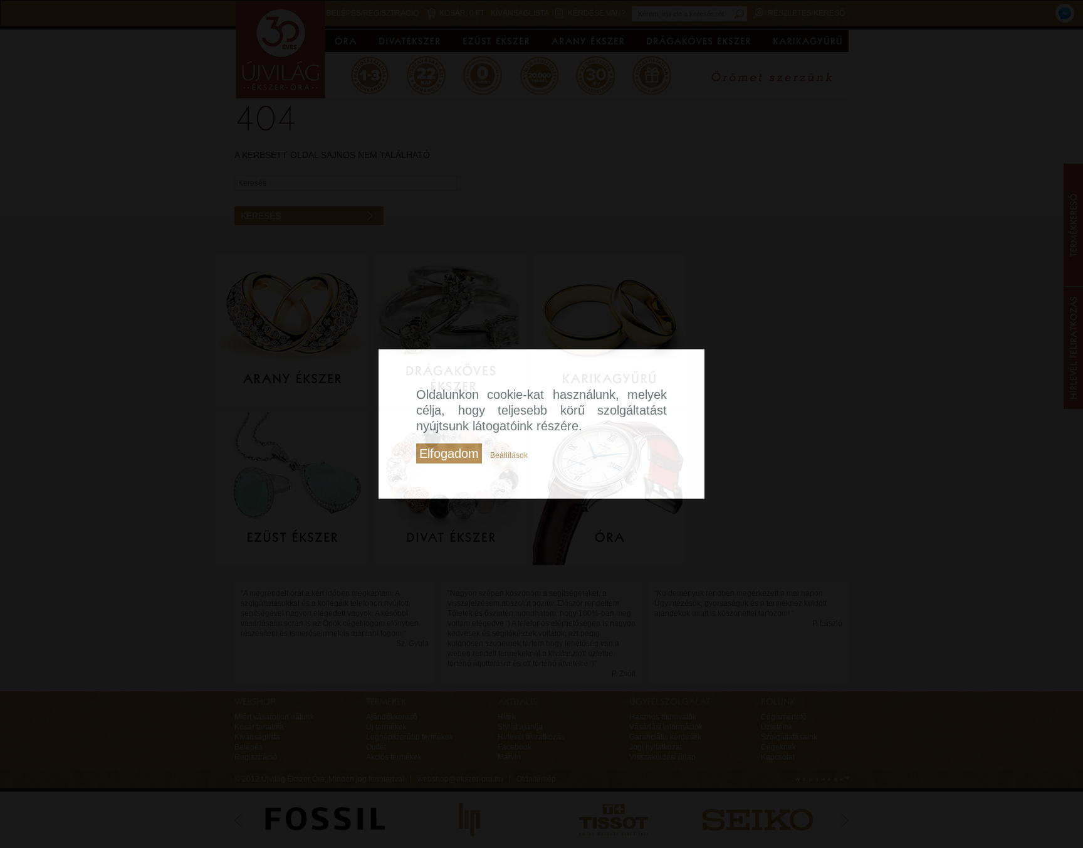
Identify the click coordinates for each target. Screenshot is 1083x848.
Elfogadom (449, 453)
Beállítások (509, 455)
